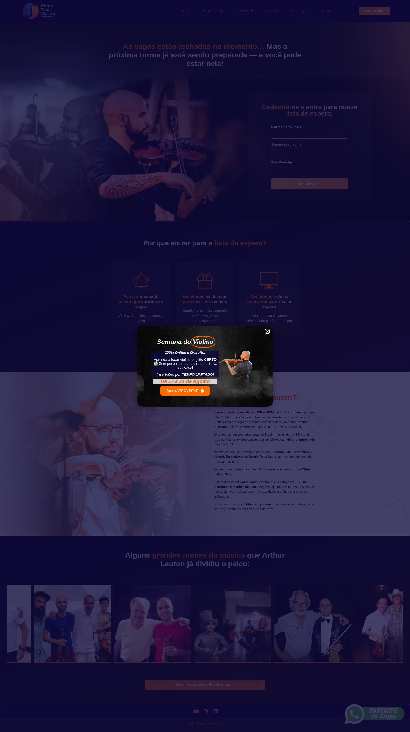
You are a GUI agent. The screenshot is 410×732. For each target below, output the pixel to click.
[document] (205, 366)
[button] (267, 331)
